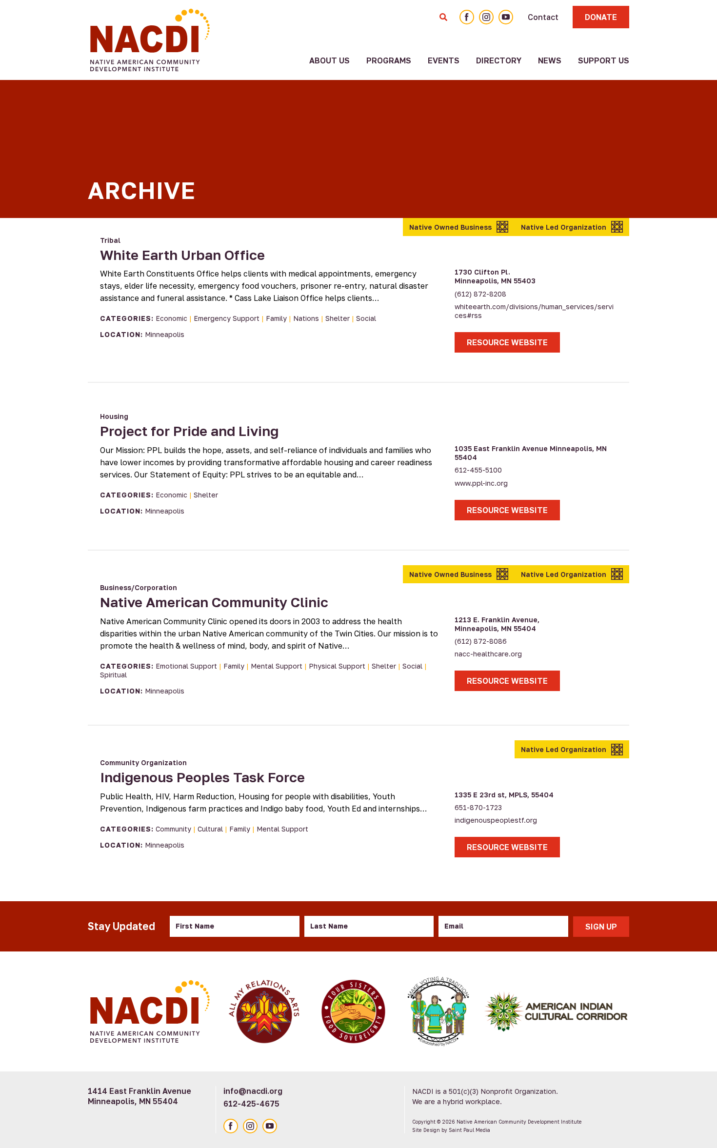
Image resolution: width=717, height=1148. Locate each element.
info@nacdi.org (252, 1091)
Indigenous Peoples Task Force (202, 777)
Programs (388, 60)
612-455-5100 (478, 470)
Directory (498, 60)
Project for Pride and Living (189, 431)
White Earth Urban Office (182, 255)
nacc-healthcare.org (488, 654)
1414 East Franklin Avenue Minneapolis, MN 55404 (139, 1096)
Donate (601, 17)
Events (443, 60)
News (549, 60)
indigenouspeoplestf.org (496, 820)
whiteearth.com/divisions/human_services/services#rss (534, 310)
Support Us (603, 60)
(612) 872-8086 (481, 641)
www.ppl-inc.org (481, 483)
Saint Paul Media (469, 1130)
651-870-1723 (478, 807)
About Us (329, 60)
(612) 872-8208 (480, 294)
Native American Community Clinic (214, 602)
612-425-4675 (251, 1103)
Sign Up (601, 926)
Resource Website (507, 342)
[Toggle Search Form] (443, 17)
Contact (543, 17)
